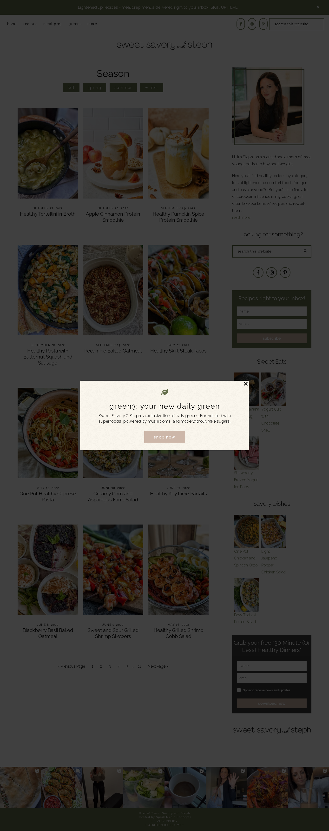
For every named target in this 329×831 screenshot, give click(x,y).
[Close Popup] (246, 384)
